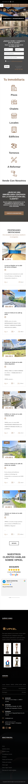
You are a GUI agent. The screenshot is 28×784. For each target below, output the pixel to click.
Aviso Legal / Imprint (7, 767)
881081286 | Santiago (16, 4)
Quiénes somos (6, 748)
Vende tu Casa (5, 751)
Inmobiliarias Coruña (7, 754)
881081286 (8, 698)
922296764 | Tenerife (24, 4)
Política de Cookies (6, 762)
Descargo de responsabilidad (9, 770)
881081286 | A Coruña (8, 4)
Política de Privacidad (7, 759)
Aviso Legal (5, 764)
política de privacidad (16, 61)
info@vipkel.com (5, 1)
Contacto (4, 756)
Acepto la (14, 61)
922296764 (8, 711)
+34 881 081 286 (19, 69)
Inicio (3, 746)
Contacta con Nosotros (14, 213)
